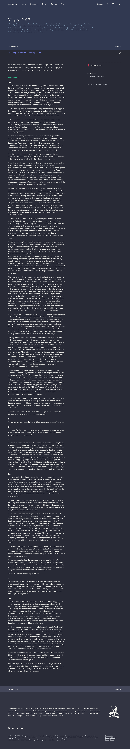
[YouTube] (22, 728)
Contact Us (109, 736)
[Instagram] (13, 728)
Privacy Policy (109, 740)
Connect (54, 4)
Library (45, 4)
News (64, 4)
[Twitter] (17, 728)
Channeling (34, 4)
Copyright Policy (110, 738)
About (25, 4)
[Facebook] (9, 728)
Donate (100, 4)
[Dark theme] (107, 4)
